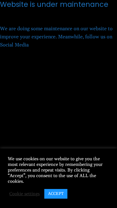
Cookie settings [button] (24, 194)
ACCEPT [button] (56, 193)
